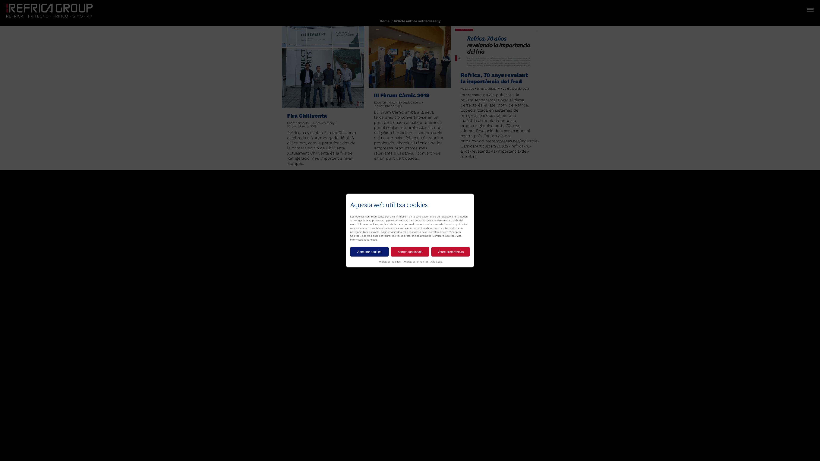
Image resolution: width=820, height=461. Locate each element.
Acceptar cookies (369, 252)
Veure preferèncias (451, 252)
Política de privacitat (415, 261)
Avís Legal (436, 261)
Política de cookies (389, 261)
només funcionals (410, 252)
